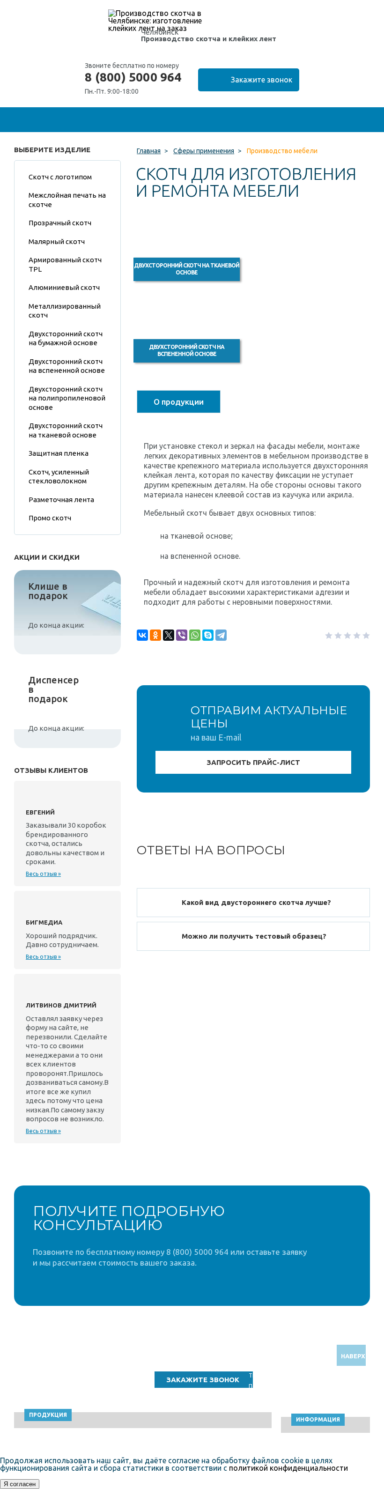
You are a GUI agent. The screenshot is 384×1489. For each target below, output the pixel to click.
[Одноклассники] (155, 635)
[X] (168, 635)
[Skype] (208, 635)
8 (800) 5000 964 (133, 77)
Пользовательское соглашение (291, 1386)
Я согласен (20, 1484)
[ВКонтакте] (142, 635)
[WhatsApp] (194, 635)
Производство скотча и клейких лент (208, 39)
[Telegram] (221, 635)
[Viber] (181, 635)
